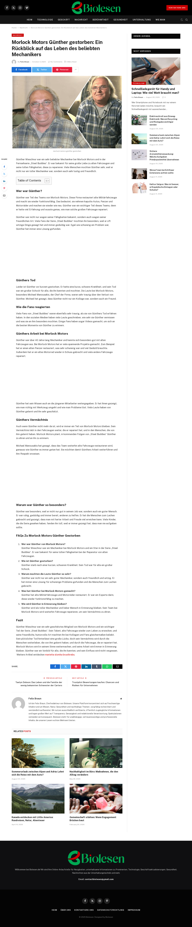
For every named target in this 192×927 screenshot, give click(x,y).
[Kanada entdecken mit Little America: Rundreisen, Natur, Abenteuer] (38, 799)
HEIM (29, 20)
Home (14, 28)
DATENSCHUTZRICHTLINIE (110, 910)
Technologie (45, 20)
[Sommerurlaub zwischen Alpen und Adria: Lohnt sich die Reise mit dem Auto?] (38, 753)
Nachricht (81, 20)
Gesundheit (120, 20)
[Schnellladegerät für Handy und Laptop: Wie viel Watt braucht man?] (156, 71)
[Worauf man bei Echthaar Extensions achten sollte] (139, 173)
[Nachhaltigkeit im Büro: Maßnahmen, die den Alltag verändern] (96, 753)
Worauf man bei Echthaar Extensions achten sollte (162, 171)
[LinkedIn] (4, 181)
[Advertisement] (67, 254)
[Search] (186, 20)
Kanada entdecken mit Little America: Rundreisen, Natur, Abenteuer (32, 819)
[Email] (4, 195)
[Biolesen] (96, 7)
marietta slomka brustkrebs (59, 654)
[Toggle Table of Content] (45, 180)
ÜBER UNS (66, 910)
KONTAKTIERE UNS (177, 8)
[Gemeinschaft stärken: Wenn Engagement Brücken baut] (96, 799)
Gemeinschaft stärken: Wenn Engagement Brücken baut (93, 819)
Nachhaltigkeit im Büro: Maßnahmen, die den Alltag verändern (94, 773)
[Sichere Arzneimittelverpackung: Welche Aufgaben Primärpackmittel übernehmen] (139, 155)
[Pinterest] (4, 188)
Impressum (134, 910)
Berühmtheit (101, 20)
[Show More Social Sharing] (75, 69)
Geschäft (64, 20)
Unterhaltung (142, 20)
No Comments (56, 62)
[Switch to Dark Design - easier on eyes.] (182, 19)
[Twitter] (4, 174)
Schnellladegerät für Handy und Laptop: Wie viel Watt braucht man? (155, 90)
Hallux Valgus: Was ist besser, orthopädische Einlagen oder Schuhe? (164, 187)
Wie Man (160, 20)
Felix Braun (24, 62)
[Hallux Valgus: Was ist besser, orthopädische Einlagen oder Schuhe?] (139, 188)
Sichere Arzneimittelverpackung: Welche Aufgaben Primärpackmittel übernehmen (164, 155)
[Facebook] (4, 166)
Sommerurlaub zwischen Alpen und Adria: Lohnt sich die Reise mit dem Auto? (38, 773)
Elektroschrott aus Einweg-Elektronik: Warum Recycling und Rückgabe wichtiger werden (163, 120)
